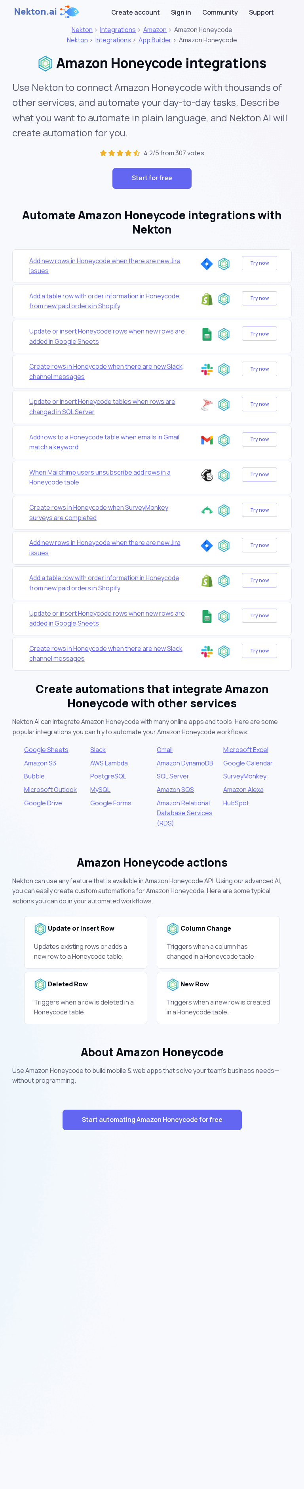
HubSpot (236, 803)
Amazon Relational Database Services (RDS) (185, 813)
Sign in (181, 12)
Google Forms (110, 803)
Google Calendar (248, 763)
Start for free (152, 177)
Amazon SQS (175, 789)
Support (261, 12)
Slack (98, 749)
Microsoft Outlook (50, 789)
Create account (135, 12)
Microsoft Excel (245, 749)
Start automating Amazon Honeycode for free (152, 1119)
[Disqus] (152, 1277)
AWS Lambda (109, 763)
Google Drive (43, 803)
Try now (259, 263)
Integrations (118, 29)
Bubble (34, 776)
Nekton (82, 29)
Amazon (155, 29)
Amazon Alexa (243, 789)
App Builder (155, 40)
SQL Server (173, 776)
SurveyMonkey (244, 776)
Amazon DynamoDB (185, 763)
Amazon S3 (40, 763)
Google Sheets (46, 749)
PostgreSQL (108, 776)
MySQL (100, 789)
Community (220, 12)
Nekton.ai (35, 11)
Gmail (165, 749)
